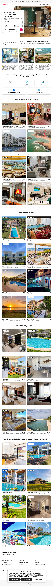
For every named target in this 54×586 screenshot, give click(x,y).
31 (5, 44)
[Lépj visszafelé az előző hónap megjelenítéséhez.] (5, 29)
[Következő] (28, 46)
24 (5, 42)
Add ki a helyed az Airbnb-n (45, 4)
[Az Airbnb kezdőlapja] (4, 4)
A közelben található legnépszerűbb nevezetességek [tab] (11, 554)
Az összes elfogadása (14, 579)
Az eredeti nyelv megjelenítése (36, 1)
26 (9, 42)
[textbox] (8, 26)
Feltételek (29, 584)
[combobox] (13, 22)
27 (11, 42)
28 (13, 42)
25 (7, 42)
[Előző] (25, 46)
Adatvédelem (24, 584)
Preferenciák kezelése (38, 579)
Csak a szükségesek (26, 579)
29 (15, 42)
